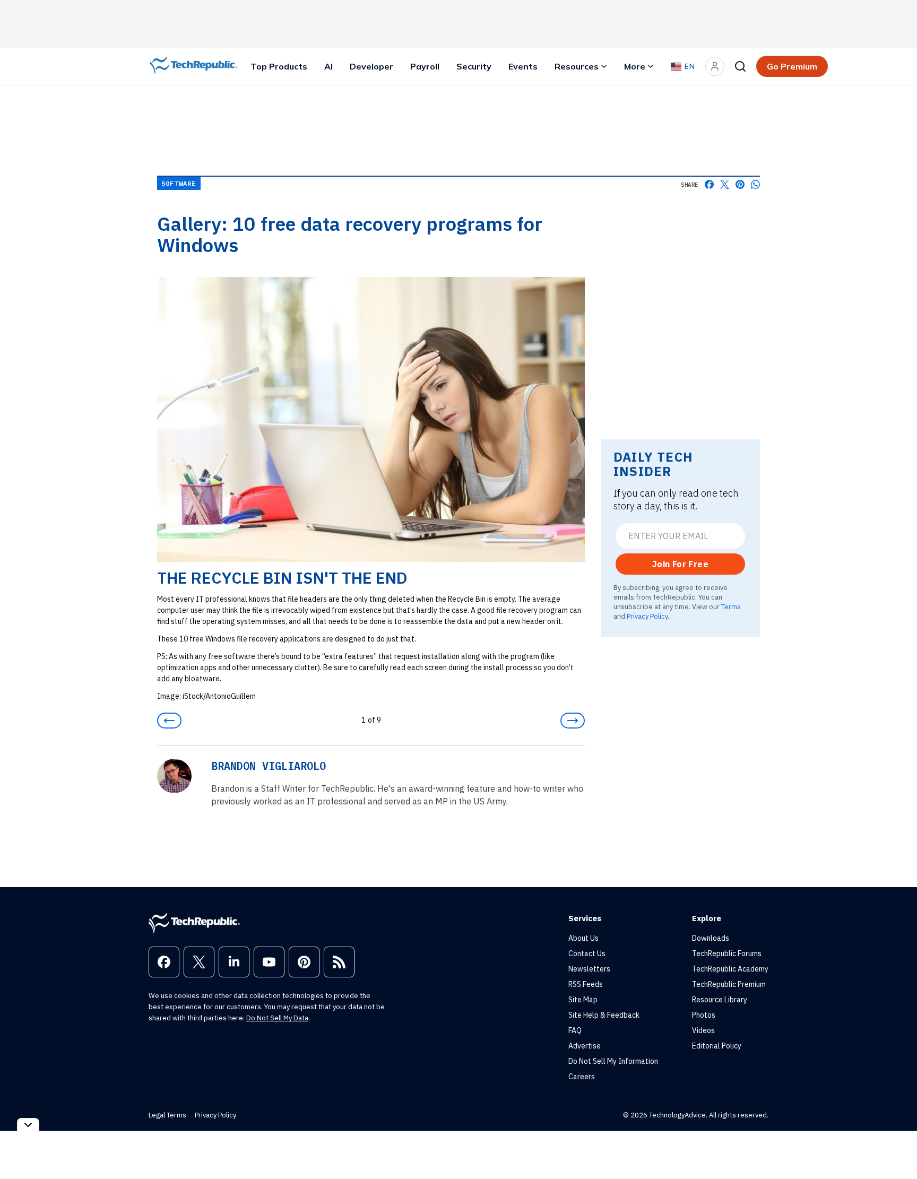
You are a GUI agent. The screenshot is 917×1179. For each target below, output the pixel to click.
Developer (371, 66)
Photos (703, 1015)
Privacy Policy (647, 615)
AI (328, 66)
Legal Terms (167, 1115)
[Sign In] (714, 66)
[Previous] (169, 721)
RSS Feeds (585, 984)
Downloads (710, 938)
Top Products (278, 66)
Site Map (583, 999)
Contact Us (586, 953)
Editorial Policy (716, 1046)
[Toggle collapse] (28, 1124)
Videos (703, 1030)
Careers (581, 1076)
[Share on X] (724, 184)
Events (523, 66)
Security (473, 66)
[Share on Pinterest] (740, 184)
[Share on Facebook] (709, 184)
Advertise (584, 1046)
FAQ (575, 1030)
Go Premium (792, 66)
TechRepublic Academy (730, 969)
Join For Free (680, 564)
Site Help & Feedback (603, 1015)
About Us (583, 938)
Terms (731, 606)
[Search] (740, 66)
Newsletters (589, 969)
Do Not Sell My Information (613, 1061)
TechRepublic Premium (729, 984)
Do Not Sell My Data (277, 1017)
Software (178, 183)
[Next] (572, 721)
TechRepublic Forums (727, 953)
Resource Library (719, 999)
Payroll (424, 66)
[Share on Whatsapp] (755, 184)
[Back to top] (896, 1146)
